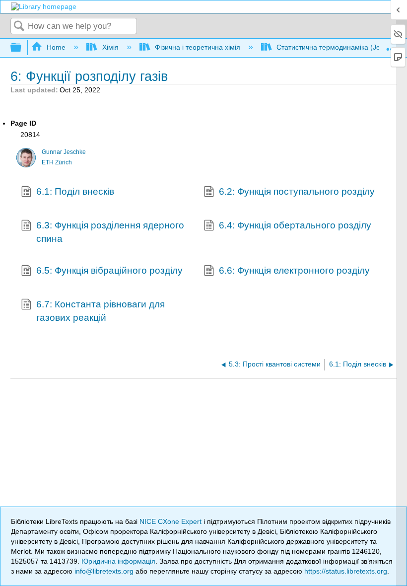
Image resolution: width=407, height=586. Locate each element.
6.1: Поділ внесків (75, 191)
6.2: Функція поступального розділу (297, 191)
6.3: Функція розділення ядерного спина (110, 231)
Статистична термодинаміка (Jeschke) (338, 47)
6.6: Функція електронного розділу (294, 270)
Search (19, 26)
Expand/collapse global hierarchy (22, 48)
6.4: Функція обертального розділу (295, 225)
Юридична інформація (118, 561)
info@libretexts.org (104, 571)
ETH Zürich (57, 162)
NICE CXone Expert (171, 521)
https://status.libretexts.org (345, 571)
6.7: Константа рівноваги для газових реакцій (100, 310)
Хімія (110, 47)
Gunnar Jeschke (64, 151)
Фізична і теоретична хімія (197, 47)
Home (56, 47)
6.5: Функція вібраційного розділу (109, 270)
